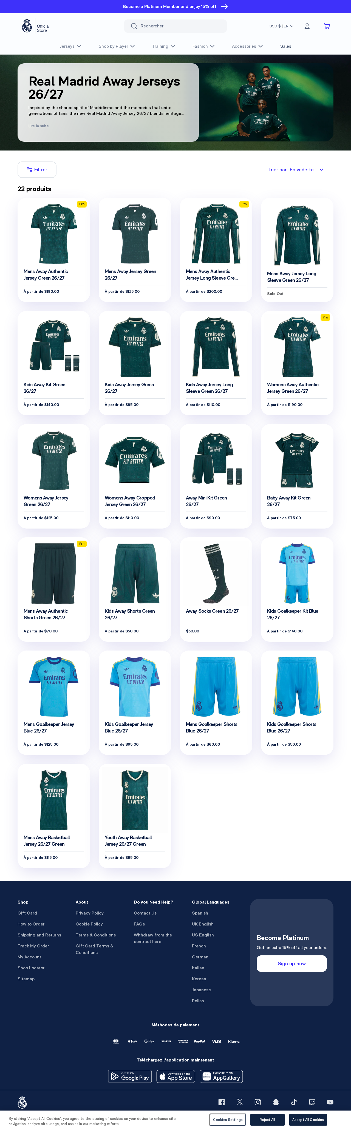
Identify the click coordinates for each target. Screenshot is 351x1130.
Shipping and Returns (39, 935)
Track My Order (33, 946)
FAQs (139, 924)
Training (160, 46)
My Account (29, 956)
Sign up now (292, 963)
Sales (285, 46)
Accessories (244, 46)
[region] (175, 1120)
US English (203, 935)
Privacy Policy (90, 913)
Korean (199, 978)
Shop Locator (31, 967)
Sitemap (26, 978)
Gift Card (27, 913)
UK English (203, 924)
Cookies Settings (228, 1120)
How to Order (31, 924)
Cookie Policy (89, 924)
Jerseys (67, 46)
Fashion (200, 46)
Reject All (267, 1120)
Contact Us (145, 913)
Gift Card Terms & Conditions (94, 949)
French (199, 946)
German (200, 956)
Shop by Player (113, 46)
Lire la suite (39, 126)
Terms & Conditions (96, 935)
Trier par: (291, 169)
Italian (198, 967)
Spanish (200, 913)
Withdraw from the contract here (153, 938)
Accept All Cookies (308, 1120)
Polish (198, 1000)
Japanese (201, 989)
